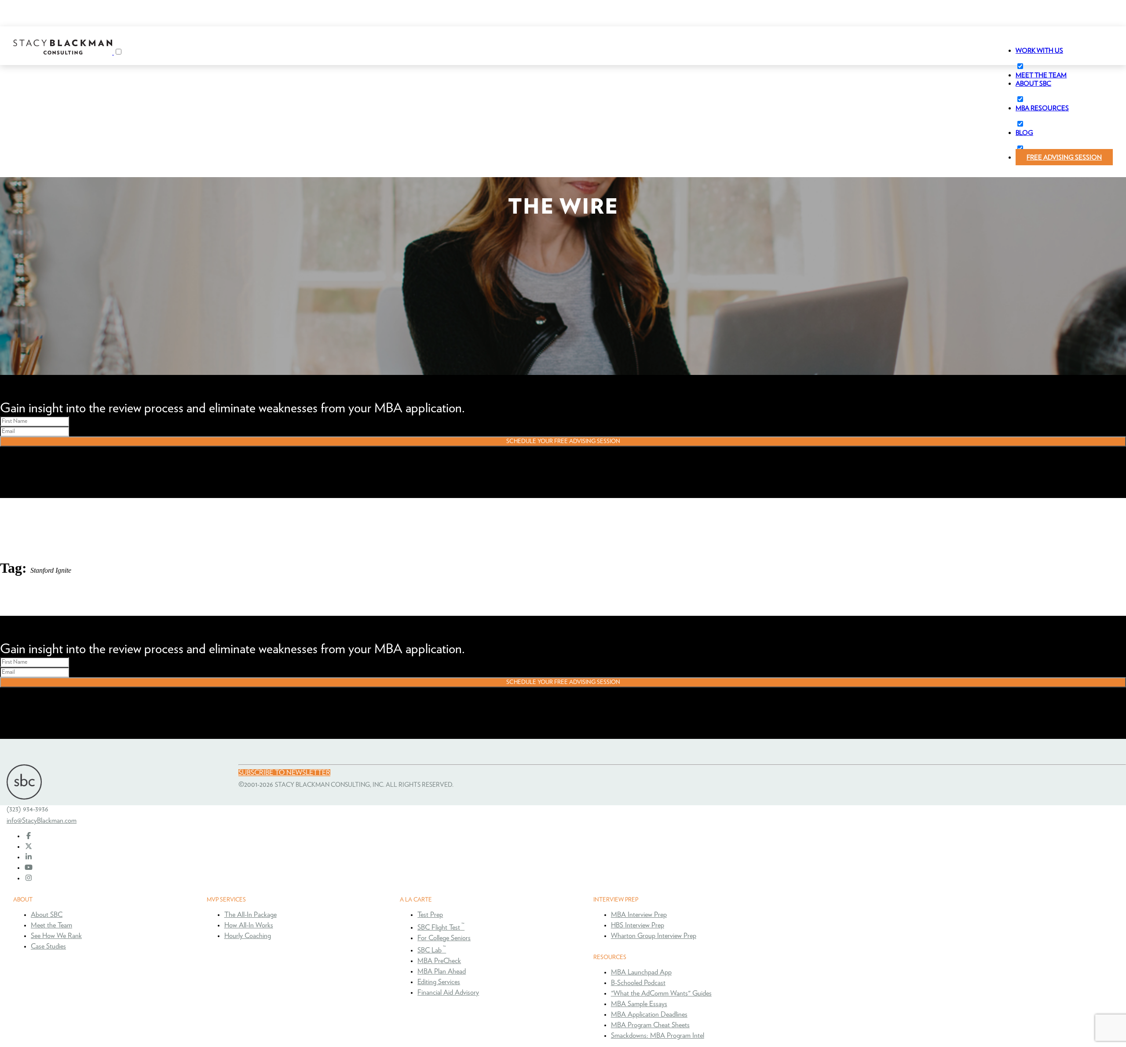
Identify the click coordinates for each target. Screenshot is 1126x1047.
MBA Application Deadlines (649, 1014)
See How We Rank (56, 935)
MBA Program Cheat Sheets (650, 1025)
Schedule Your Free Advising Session (563, 441)
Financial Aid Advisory (448, 992)
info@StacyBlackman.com (42, 820)
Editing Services (438, 981)
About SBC (46, 914)
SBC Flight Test (440, 927)
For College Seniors (444, 938)
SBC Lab (431, 950)
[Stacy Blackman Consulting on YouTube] (28, 867)
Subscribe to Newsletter (284, 772)
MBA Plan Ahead (441, 971)
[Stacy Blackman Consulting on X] (28, 846)
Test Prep (430, 914)
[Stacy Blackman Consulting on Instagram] (28, 878)
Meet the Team (51, 925)
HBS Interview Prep (637, 925)
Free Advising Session (1064, 157)
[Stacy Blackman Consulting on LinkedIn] (28, 857)
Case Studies (48, 946)
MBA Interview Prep (639, 914)
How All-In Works (248, 925)
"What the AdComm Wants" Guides (661, 993)
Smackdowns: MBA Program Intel (657, 1035)
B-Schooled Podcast (638, 982)
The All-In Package (250, 914)
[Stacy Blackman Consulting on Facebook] (28, 836)
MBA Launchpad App (641, 972)
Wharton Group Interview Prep (653, 935)
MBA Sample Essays (639, 1003)
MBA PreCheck (439, 960)
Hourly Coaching (247, 935)
